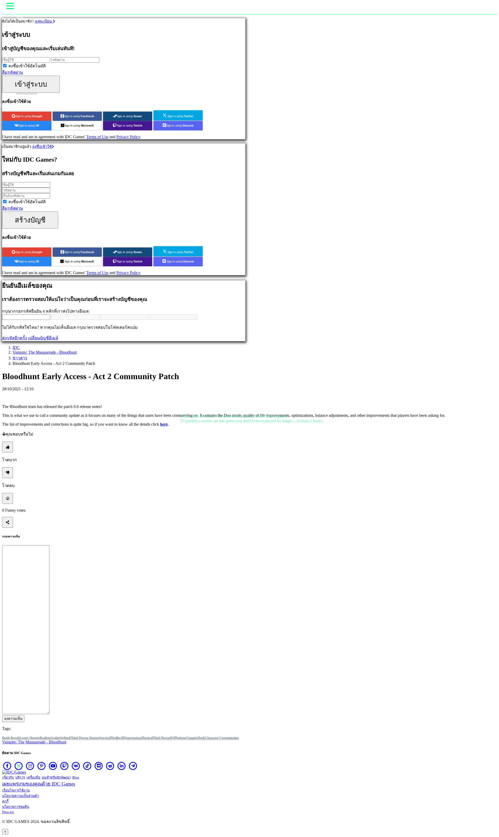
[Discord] (99, 766)
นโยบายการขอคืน (15, 807)
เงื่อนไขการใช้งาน (16, 790)
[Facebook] (7, 766)
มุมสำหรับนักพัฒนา (56, 777)
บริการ (20, 777)
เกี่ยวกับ (8, 777)
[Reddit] (110, 766)
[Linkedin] (121, 766)
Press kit (8, 812)
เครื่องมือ (33, 777)
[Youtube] (53, 766)
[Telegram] (133, 766)
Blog (75, 777)
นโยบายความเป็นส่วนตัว (20, 796)
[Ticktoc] (87, 766)
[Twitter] (19, 766)
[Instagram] (30, 766)
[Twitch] (64, 766)
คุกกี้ (5, 801)
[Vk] (76, 766)
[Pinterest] (41, 766)
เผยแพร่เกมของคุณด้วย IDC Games (38, 784)
